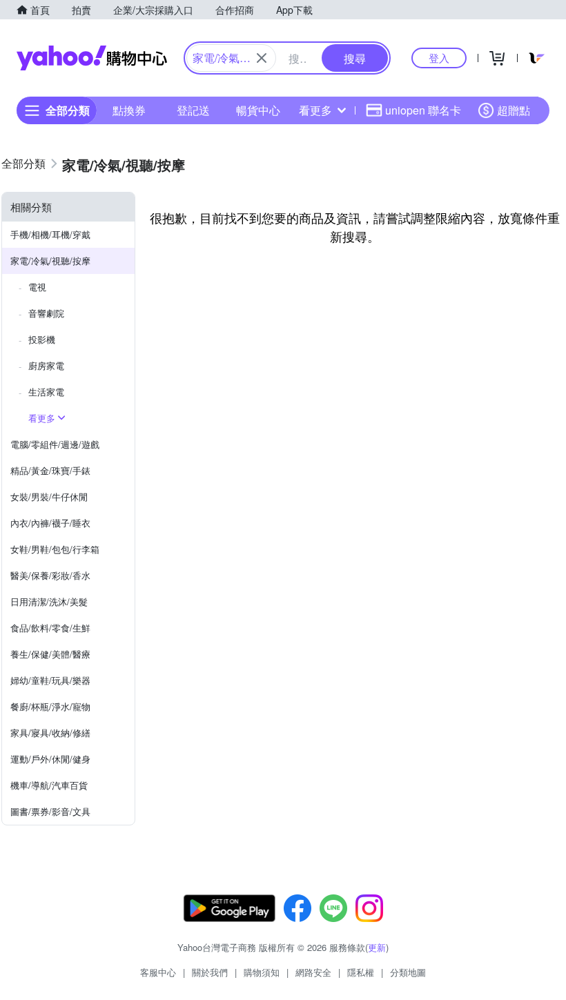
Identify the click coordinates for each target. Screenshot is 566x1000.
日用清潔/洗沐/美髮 (49, 601)
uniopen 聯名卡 (423, 110)
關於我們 (210, 972)
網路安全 (313, 972)
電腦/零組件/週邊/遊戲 (54, 444)
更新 (377, 947)
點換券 (129, 110)
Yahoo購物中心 (92, 58)
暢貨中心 (258, 110)
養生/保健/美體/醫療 (50, 653)
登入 (439, 57)
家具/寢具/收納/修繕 (50, 732)
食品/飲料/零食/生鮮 (50, 627)
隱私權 (360, 972)
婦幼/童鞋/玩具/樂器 (50, 680)
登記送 (193, 110)
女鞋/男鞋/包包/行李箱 (54, 549)
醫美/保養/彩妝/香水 (50, 575)
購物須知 (262, 972)
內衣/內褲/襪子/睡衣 (50, 522)
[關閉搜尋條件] (261, 58)
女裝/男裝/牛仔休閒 (49, 496)
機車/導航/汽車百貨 (49, 785)
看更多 (315, 110)
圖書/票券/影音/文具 (50, 811)
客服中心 (158, 972)
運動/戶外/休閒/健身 (50, 758)
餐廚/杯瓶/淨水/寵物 (50, 706)
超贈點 (513, 110)
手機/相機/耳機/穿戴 (50, 234)
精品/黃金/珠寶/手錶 (50, 470)
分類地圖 (408, 972)
